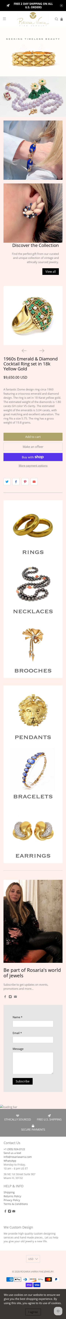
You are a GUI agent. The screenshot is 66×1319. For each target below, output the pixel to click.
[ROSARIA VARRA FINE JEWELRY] (33, 19)
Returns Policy (12, 1196)
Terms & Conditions (16, 1204)
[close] (61, 5)
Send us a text (12, 1153)
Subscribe (23, 1081)
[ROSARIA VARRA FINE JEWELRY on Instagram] (10, 997)
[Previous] (24, 350)
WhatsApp (10, 1160)
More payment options (33, 465)
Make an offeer (33, 447)
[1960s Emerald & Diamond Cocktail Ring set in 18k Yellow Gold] (33, 315)
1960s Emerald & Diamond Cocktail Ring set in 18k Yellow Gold (30, 364)
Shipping (9, 1192)
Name (17, 1017)
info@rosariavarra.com (18, 1157)
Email (17, 1033)
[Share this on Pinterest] (25, 481)
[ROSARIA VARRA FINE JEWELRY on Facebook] (5, 997)
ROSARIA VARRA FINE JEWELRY (37, 1271)
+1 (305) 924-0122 (14, 1149)
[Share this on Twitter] (6, 481)
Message (18, 1049)
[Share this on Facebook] (15, 481)
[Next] (42, 350)
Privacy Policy (12, 1200)
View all (50, 272)
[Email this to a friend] (34, 481)
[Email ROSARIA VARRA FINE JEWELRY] (15, 997)
